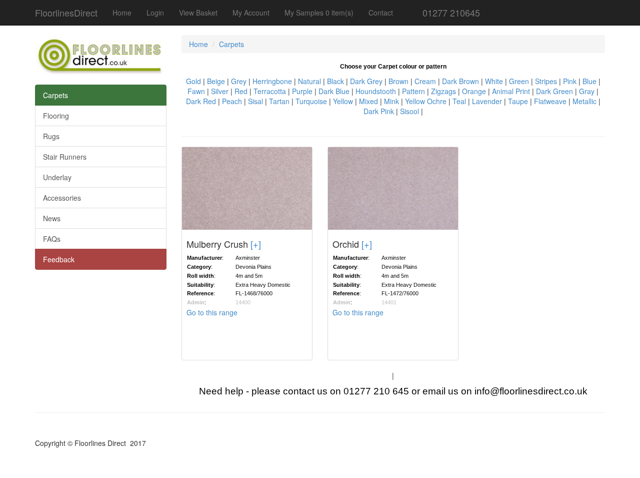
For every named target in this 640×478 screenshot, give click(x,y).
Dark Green (554, 91)
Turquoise (311, 101)
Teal (459, 101)
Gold (193, 81)
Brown (398, 81)
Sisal (255, 101)
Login (155, 13)
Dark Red (201, 101)
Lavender (487, 101)
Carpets (55, 95)
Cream (425, 81)
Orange (474, 91)
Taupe (518, 101)
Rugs (51, 136)
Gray (586, 91)
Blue (589, 81)
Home (122, 13)
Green (519, 81)
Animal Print (511, 91)
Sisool (409, 111)
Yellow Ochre (425, 101)
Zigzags (443, 91)
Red (241, 91)
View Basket (198, 13)
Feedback (58, 259)
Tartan (279, 101)
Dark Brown (460, 81)
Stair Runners (64, 157)
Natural (309, 81)
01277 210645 (450, 12)
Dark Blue (334, 91)
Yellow (343, 101)
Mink (391, 101)
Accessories (62, 198)
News (51, 218)
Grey (238, 81)
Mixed (368, 101)
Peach (232, 101)
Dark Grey (366, 81)
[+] (255, 243)
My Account (251, 13)
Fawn (196, 91)
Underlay (57, 177)
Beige (216, 81)
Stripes (546, 81)
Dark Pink (379, 111)
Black (335, 81)
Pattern (413, 91)
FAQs (51, 239)
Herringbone (272, 81)
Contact (380, 13)
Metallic (584, 101)
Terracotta (270, 91)
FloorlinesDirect (66, 12)
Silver (219, 91)
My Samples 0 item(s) (319, 13)
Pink (569, 81)
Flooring (56, 116)
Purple (302, 91)
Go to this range (212, 312)
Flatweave (550, 101)
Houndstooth (376, 91)
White (494, 81)
